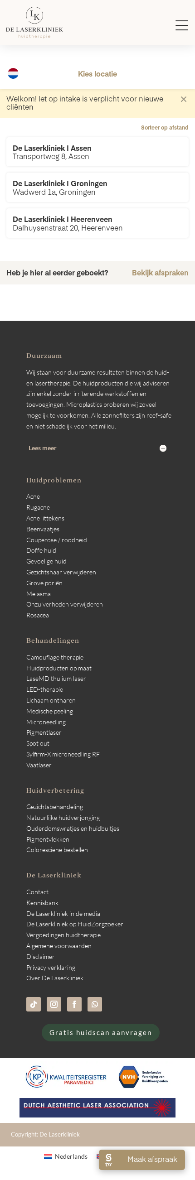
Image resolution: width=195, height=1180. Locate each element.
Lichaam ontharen (51, 700)
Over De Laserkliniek (54, 978)
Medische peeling (49, 711)
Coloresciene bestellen (57, 849)
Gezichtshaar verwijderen (61, 572)
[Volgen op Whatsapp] (95, 1004)
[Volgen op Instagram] (54, 1004)
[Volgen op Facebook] (74, 1004)
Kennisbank (42, 902)
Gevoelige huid (46, 561)
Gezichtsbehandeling (54, 806)
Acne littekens (45, 518)
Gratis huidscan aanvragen (100, 1032)
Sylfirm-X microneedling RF (63, 754)
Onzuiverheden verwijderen (64, 604)
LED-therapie (44, 689)
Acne (33, 496)
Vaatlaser (39, 765)
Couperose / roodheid (56, 540)
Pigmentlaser (44, 732)
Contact (37, 892)
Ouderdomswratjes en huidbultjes (72, 828)
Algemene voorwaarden (59, 945)
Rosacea (37, 615)
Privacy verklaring (50, 967)
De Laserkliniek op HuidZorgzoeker (74, 924)
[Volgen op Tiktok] (33, 1004)
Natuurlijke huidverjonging (63, 817)
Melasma (38, 593)
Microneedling (46, 722)
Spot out (37, 743)
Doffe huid (41, 550)
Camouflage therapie (54, 657)
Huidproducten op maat (59, 668)
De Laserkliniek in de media (63, 913)
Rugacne (38, 507)
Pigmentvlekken (47, 839)
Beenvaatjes (42, 529)
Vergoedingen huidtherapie (63, 935)
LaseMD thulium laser (56, 678)
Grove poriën (44, 583)
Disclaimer (40, 956)
